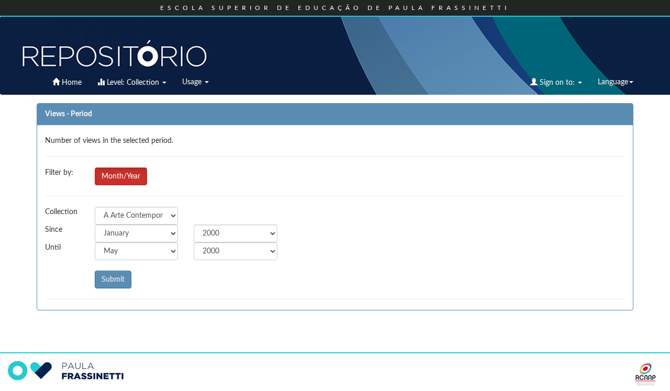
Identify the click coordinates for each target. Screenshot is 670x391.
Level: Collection (133, 82)
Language (613, 82)
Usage (193, 82)
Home (71, 82)
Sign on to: (557, 82)
